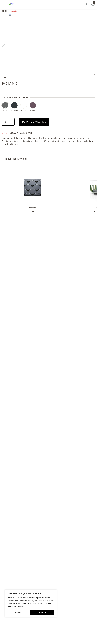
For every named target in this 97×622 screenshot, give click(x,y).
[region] (31, 603)
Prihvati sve (42, 612)
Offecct (5, 77)
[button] (5, 47)
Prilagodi (18, 612)
